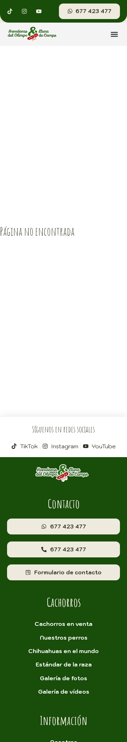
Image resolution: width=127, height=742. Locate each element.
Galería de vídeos (63, 691)
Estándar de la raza (64, 664)
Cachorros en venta (63, 623)
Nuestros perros (63, 637)
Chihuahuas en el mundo (63, 650)
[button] (114, 34)
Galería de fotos (63, 678)
